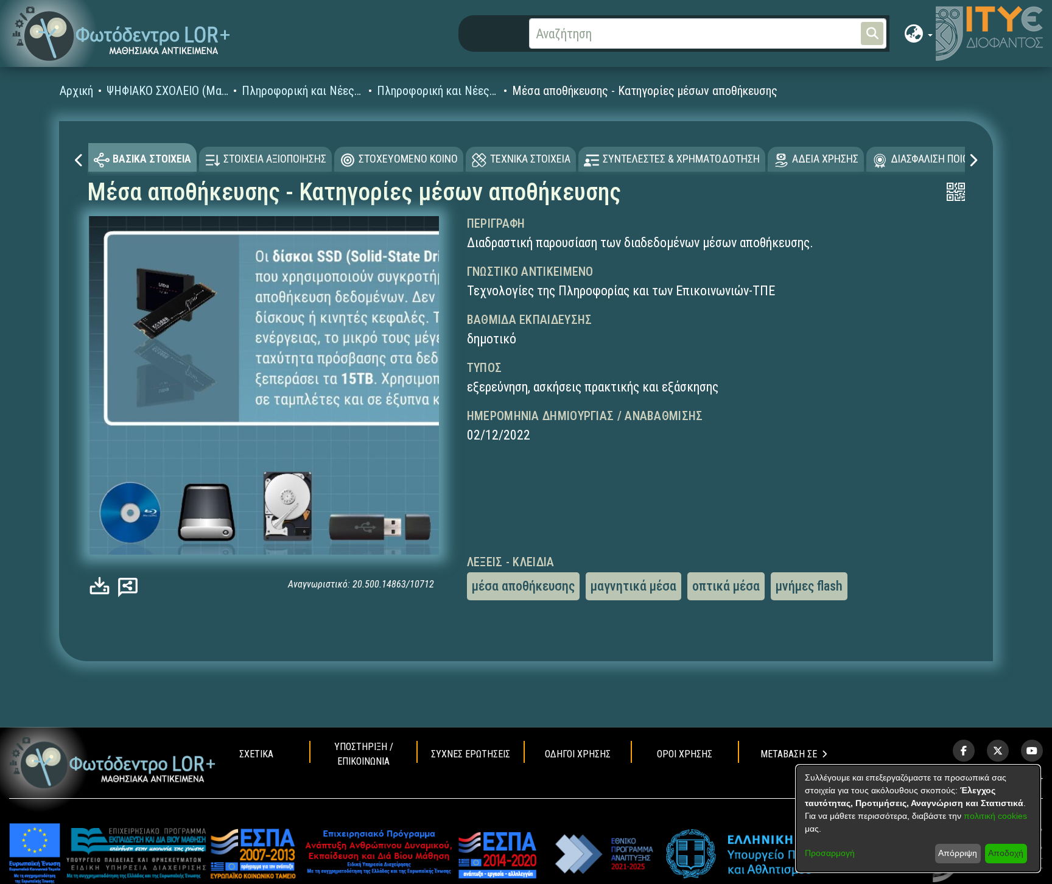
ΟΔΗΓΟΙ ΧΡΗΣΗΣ (578, 754)
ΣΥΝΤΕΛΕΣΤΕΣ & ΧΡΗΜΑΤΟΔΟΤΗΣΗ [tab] (681, 158)
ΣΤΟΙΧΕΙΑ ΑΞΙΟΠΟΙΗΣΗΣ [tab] (274, 158)
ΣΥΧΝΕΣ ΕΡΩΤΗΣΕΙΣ (470, 754)
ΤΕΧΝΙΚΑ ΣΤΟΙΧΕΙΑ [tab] (530, 158)
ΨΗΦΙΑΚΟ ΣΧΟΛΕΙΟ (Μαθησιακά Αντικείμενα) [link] (167, 90)
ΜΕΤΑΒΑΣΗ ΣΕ (788, 754)
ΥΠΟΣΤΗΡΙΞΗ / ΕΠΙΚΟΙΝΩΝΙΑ (363, 754)
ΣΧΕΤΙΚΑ (256, 754)
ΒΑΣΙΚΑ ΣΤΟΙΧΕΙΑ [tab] (152, 158)
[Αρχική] (112, 762)
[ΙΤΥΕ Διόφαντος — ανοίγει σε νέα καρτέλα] (989, 33)
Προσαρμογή (830, 853)
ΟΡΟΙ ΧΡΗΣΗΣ (684, 754)
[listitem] (964, 751)
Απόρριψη (957, 853)
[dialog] (918, 818)
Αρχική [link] (76, 90)
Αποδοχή (1005, 853)
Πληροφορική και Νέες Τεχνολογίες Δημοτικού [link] (438, 90)
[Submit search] (872, 33)
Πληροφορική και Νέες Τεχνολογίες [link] (302, 90)
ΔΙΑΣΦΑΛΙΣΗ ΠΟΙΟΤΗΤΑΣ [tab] (944, 158)
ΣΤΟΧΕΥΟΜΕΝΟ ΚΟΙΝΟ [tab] (408, 158)
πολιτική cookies (995, 816)
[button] (121, 34)
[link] (102, 586)
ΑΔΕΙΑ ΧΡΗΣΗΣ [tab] (825, 158)
